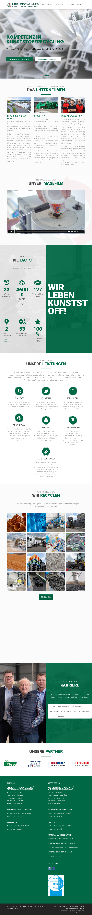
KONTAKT (81, 5)
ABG (82, 906)
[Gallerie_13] (16, 581)
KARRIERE (70, 5)
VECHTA (6, 339)
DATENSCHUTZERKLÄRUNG (71, 906)
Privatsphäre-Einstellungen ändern (74, 908)
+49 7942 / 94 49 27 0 (57, 798)
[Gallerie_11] (55, 562)
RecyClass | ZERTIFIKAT (55, 856)
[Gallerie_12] (75, 562)
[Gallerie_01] (36, 522)
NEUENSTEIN (6, 342)
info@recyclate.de (17, 803)
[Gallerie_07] (55, 542)
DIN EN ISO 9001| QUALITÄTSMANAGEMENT (61, 839)
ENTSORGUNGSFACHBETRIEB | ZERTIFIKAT (61, 843)
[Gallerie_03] (75, 522)
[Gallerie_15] (55, 581)
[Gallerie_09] (16, 562)
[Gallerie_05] (36, 542)
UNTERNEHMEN (33, 5)
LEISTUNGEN (47, 5)
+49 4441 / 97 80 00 (15, 798)
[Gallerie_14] (36, 581)
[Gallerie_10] (36, 562)
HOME (22, 5)
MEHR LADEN (46, 597)
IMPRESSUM (57, 906)
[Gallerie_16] (75, 581)
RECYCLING (59, 5)
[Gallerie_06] (16, 522)
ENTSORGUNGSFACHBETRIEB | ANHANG (61, 852)
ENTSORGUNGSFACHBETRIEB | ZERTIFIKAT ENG (63, 847)
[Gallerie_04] (16, 542)
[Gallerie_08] (75, 542)
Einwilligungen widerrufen (77, 912)
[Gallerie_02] (55, 522)
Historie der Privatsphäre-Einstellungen (72, 910)
